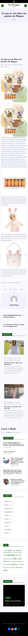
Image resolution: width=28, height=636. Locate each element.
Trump (20, 567)
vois (14, 292)
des (12, 555)
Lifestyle (7, 522)
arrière (13, 550)
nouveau (14, 561)
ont (22, 561)
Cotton (19, 358)
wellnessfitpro (7, 64)
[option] (14, 595)
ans (6, 550)
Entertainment (8, 512)
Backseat (5, 552)
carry (15, 358)
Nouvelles (19, 561)
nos (10, 289)
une (4, 570)
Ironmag (11, 558)
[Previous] (21, 581)
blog (21, 552)
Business (7, 501)
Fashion (13, 64)
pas (6, 564)
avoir (21, 550)
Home (14, 19)
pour (14, 564)
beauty (18, 552)
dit (18, 555)
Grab (15, 402)
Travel (6, 533)
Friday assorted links (9, 451)
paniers (16, 289)
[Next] (24, 581)
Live (19, 558)
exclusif (5, 558)
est (20, 555)
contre (5, 555)
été (7, 570)
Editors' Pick (8, 508)
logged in (9, 432)
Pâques (22, 289)
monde (9, 561)
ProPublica (22, 564)
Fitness (6, 519)
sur (17, 567)
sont (15, 567)
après (9, 550)
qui (4, 567)
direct (16, 555)
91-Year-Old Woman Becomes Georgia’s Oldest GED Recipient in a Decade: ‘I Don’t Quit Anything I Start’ (13, 444)
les (15, 558)
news (6, 526)
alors (4, 550)
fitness (8, 558)
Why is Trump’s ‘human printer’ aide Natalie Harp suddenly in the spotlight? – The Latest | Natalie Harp (17, 461)
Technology (7, 529)
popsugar (9, 564)
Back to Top (14, 633)
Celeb (6, 505)
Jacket (19, 402)
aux (16, 550)
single (8, 567)
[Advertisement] (14, 41)
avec (18, 550)
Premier (17, 564)
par (4, 564)
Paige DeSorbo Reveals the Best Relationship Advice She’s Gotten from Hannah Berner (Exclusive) (12, 472)
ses (5, 567)
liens (17, 558)
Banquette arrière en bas (12, 552)
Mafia (5, 561)
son (12, 567)
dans (5, 289)
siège (10, 567)
